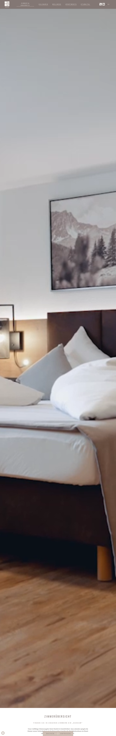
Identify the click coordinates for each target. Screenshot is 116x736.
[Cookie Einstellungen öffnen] (3, 734)
